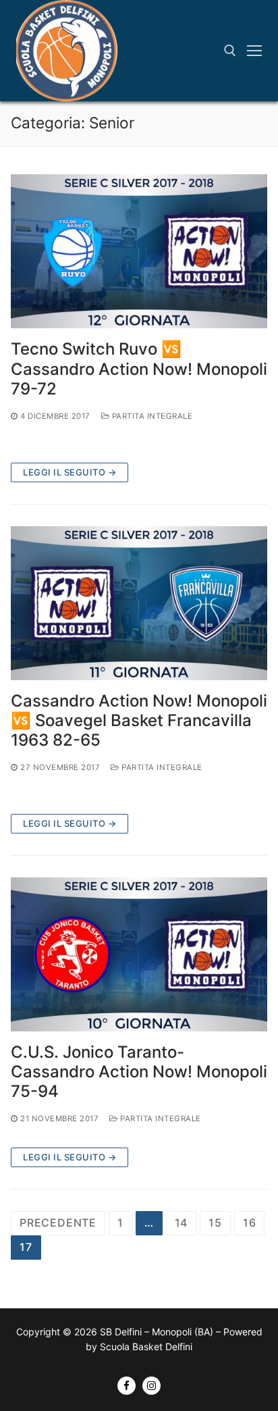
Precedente (58, 1222)
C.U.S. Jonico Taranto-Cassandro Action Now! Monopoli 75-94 (139, 1071)
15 (215, 1222)
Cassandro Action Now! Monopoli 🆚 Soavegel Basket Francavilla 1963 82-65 (139, 720)
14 (181, 1222)
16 (249, 1222)
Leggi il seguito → (69, 472)
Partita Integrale (150, 416)
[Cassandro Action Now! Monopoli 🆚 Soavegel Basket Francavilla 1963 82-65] (139, 603)
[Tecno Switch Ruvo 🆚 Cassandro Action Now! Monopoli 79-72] (139, 251)
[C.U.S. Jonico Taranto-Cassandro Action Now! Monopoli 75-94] (139, 954)
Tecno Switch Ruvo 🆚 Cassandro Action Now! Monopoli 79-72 (139, 368)
